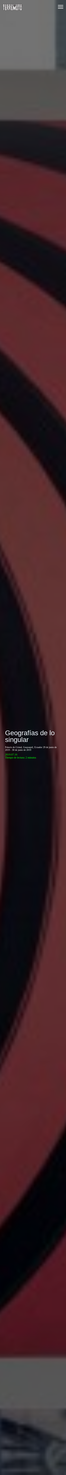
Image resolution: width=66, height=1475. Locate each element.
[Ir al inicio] (12, 6)
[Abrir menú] (60, 6)
